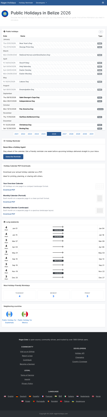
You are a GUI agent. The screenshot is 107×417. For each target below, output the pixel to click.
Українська (80, 401)
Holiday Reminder (26, 3)
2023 (30, 134)
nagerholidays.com (61, 414)
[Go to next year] (100, 32)
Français (49, 396)
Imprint (27, 379)
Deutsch (23, 396)
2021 (16, 134)
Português (41, 401)
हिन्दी (60, 396)
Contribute (27, 360)
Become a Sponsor (27, 364)
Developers (40, 3)
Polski (27, 401)
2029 (78, 134)
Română (54, 401)
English (10, 396)
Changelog (79, 357)
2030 (85, 134)
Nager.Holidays (8, 2)
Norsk (98, 396)
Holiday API (79, 353)
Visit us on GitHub (27, 352)
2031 (91, 134)
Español (36, 396)
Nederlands (84, 396)
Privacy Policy (27, 383)
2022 (23, 134)
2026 (54, 134)
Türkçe (66, 401)
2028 (71, 134)
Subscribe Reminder (13, 157)
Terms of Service (27, 375)
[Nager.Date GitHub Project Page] (102, 2)
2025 (43, 134)
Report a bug (27, 356)
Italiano (71, 396)
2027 (64, 134)
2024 (37, 134)
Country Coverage (79, 362)
